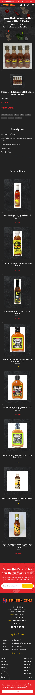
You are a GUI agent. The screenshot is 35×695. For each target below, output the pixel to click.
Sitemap (6, 649)
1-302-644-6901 (19, 617)
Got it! (17, 691)
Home (13, 24)
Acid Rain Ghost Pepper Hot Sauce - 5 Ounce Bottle (17, 216)
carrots (4, 117)
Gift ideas (20, 24)
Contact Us (17, 640)
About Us (6, 640)
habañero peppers (7, 114)
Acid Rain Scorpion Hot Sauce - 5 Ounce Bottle (17, 312)
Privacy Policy (18, 646)
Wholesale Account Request (23, 643)
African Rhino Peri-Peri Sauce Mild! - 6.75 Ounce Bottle (17, 456)
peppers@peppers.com (19, 620)
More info (24, 687)
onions (11, 117)
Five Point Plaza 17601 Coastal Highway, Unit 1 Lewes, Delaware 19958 (17, 609)
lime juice (18, 117)
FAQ (4, 646)
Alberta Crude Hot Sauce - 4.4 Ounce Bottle (17, 498)
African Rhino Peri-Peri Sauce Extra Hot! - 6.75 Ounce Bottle (17, 360)
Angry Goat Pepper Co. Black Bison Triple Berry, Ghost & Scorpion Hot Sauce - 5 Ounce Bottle (17, 546)
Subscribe (26, 586)
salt (22, 114)
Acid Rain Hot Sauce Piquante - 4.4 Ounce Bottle (17, 264)
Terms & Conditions (20, 649)
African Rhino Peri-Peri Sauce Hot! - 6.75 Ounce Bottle (18, 408)
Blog (4, 643)
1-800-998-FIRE (20, 614)
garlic (16, 114)
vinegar (28, 114)
